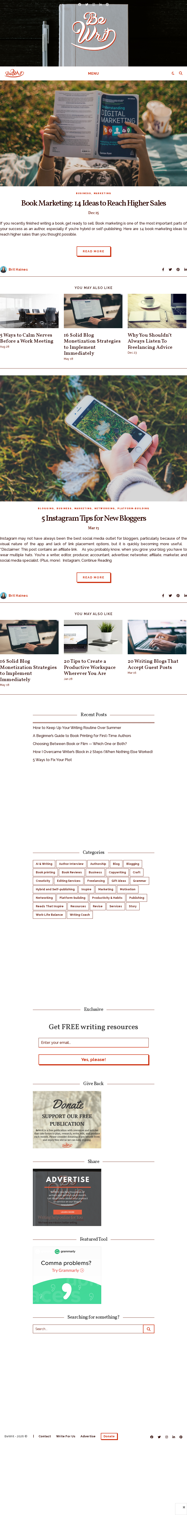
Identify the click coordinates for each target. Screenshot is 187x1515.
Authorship (98, 864)
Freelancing (96, 881)
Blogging (46, 508)
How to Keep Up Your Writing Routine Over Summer (77, 728)
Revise (98, 906)
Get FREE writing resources (93, 1027)
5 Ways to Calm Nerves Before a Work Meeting (27, 338)
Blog (116, 864)
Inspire (86, 889)
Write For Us (65, 1436)
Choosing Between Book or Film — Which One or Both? (80, 744)
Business (83, 193)
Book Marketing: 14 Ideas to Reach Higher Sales (93, 203)
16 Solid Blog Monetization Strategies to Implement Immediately (92, 344)
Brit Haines (18, 269)
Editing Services (69, 881)
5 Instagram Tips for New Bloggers (93, 518)
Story (133, 906)
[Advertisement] (93, 805)
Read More (93, 251)
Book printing (45, 872)
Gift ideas (119, 881)
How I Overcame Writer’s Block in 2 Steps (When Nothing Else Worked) (93, 752)
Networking (104, 508)
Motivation (127, 889)
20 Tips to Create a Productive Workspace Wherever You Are (90, 667)
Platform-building (133, 508)
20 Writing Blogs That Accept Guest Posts (153, 664)
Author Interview (71, 864)
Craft (136, 872)
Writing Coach (80, 914)
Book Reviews (72, 872)
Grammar (139, 881)
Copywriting (117, 872)
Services (115, 906)
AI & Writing (44, 864)
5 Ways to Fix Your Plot (52, 760)
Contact (45, 1436)
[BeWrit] (93, 31)
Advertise (88, 1436)
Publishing (136, 897)
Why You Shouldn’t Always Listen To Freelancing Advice (150, 341)
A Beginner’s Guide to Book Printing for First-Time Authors (82, 736)
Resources (78, 906)
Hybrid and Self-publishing (55, 889)
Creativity (43, 881)
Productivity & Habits (107, 897)
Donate (109, 1436)
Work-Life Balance (49, 914)
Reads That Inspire (50, 906)
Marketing (102, 193)
